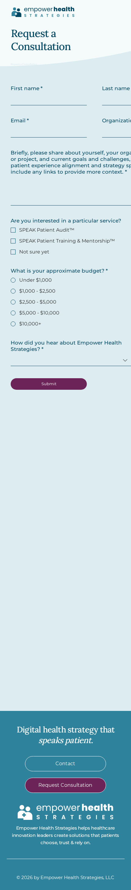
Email (20, 120)
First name (27, 88)
